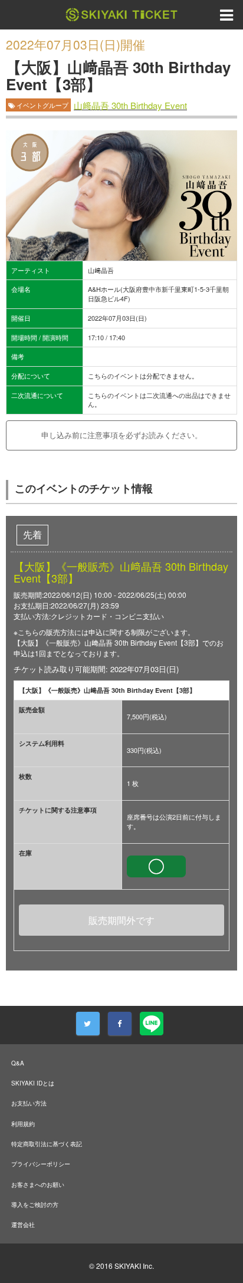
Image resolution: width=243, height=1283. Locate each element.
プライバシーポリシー (40, 1164)
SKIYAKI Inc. (134, 1266)
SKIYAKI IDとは (32, 1083)
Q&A (17, 1063)
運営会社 (23, 1225)
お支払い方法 (29, 1103)
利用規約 (23, 1124)
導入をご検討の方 (34, 1204)
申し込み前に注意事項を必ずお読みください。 (121, 434)
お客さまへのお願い (37, 1184)
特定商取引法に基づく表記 (46, 1144)
